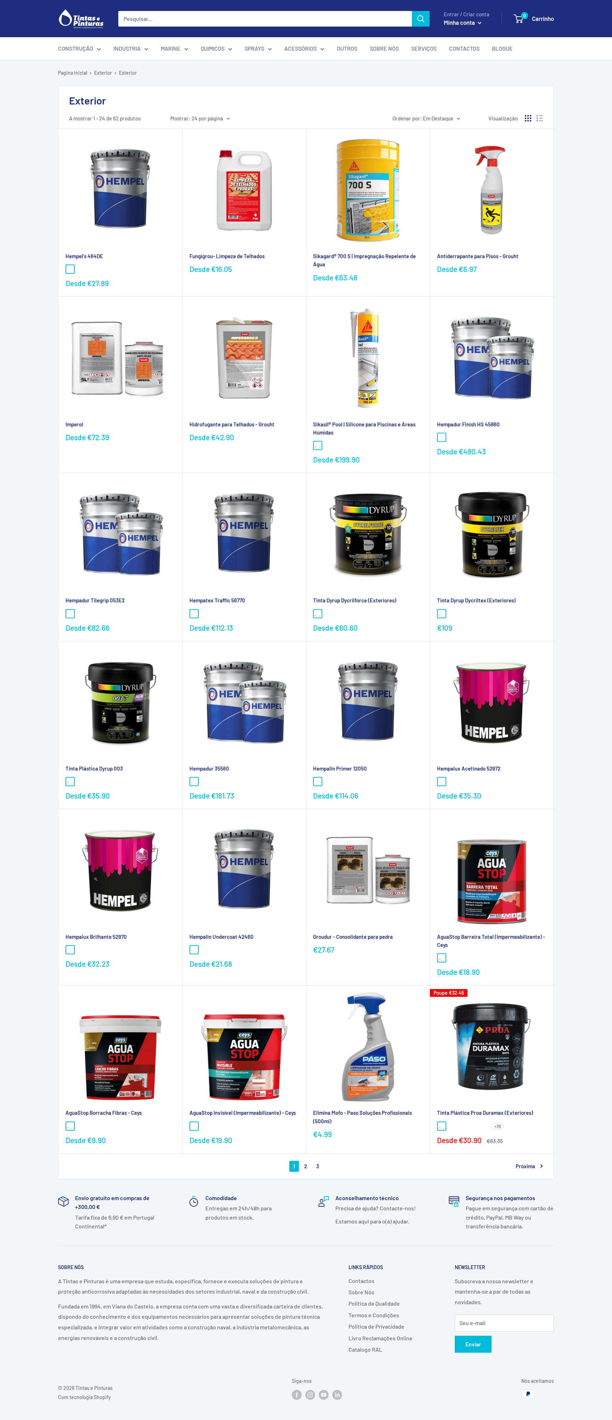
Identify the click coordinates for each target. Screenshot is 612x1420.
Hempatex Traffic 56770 (217, 600)
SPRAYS (254, 48)
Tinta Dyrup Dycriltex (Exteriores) (476, 600)
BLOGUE (502, 48)
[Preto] (112, 1126)
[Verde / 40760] (317, 781)
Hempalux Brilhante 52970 (96, 936)
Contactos (361, 1280)
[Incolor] (194, 1126)
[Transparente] (328, 445)
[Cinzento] (81, 1126)
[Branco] (317, 445)
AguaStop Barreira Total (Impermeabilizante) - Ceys (491, 940)
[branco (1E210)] (441, 781)
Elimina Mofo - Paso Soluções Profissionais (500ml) (362, 1116)
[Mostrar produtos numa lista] (540, 118)
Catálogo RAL (365, 1349)
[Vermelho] (102, 1126)
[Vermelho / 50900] (205, 781)
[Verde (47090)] (112, 269)
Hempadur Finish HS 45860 (468, 424)
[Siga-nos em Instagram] (310, 1395)
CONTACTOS (464, 48)
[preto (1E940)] (452, 781)
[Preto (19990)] (81, 269)
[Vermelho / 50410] (328, 781)
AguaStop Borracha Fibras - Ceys (104, 1112)
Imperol (74, 424)
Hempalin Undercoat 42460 (221, 936)
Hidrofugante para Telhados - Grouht (231, 424)
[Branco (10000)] (194, 950)
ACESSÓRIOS (300, 48)
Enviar (473, 1344)
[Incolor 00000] (70, 613)
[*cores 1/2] (441, 437)
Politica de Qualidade (374, 1303)
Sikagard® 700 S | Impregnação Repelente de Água (364, 260)
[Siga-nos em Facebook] (297, 1395)
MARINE (171, 48)
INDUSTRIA (127, 48)
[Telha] (91, 1126)
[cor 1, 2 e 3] (463, 781)
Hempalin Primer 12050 (340, 768)
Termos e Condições (373, 1315)
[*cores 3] (452, 437)
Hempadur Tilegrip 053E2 (95, 600)
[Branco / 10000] (194, 613)
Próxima (525, 1166)
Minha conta (460, 22)
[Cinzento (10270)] (102, 269)
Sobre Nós (361, 1292)
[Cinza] (452, 958)
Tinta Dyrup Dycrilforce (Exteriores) (354, 600)
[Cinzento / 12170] (339, 781)
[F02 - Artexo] (463, 1126)
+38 (497, 1126)
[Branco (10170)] (70, 269)
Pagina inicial (72, 73)
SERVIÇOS (424, 48)
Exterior (103, 73)
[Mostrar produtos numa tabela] (528, 118)
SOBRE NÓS (384, 48)
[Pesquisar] (421, 19)
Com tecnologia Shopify (84, 1397)
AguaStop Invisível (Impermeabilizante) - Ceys (242, 1112)
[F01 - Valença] (452, 1126)
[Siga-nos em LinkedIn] (337, 1395)
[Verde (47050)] (91, 269)
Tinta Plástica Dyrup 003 (94, 768)
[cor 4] (473, 781)
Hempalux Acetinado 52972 (468, 768)
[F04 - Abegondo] (484, 1126)
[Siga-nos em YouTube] (324, 1395)
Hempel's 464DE (84, 256)
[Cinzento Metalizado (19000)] (123, 269)
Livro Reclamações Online (380, 1338)
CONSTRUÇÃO (75, 48)
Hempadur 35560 (209, 768)
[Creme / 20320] (194, 781)
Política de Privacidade (376, 1326)
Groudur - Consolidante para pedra (353, 936)
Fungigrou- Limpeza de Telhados (227, 256)
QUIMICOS (213, 48)
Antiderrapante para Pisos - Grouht (477, 256)
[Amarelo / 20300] (205, 613)
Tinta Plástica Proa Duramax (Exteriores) (485, 1112)
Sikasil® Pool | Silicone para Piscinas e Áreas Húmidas (364, 428)
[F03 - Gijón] (473, 1126)
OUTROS (347, 48)
